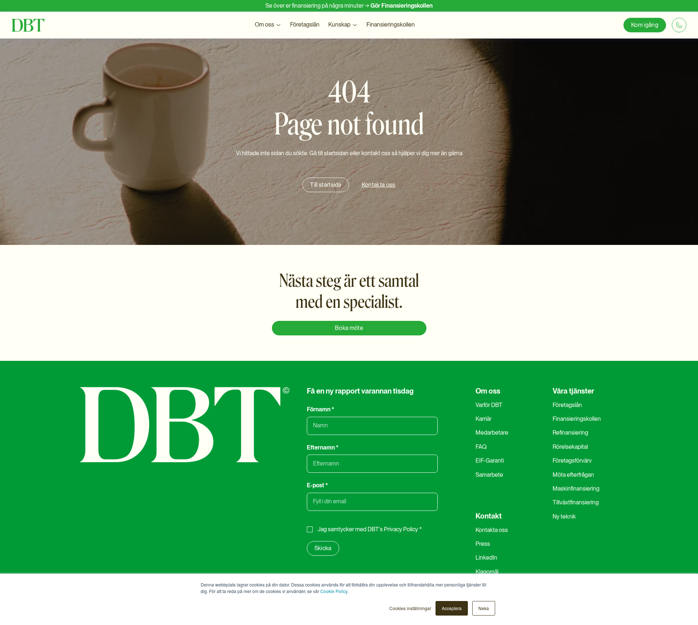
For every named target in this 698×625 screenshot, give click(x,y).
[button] (268, 25)
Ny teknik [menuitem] (564, 516)
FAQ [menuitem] (481, 446)
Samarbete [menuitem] (489, 474)
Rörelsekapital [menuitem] (570, 446)
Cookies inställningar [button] (410, 608)
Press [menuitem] (483, 543)
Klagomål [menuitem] (487, 571)
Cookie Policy (333, 591)
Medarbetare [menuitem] (492, 432)
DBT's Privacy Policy (393, 529)
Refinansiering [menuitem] (570, 432)
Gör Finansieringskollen (401, 5)
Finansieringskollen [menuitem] (577, 418)
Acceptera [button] (452, 608)
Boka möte (349, 327)
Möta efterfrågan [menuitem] (573, 474)
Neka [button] (483, 608)
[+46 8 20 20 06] (679, 25)
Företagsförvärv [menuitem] (572, 460)
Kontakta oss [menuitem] (492, 530)
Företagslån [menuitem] (567, 405)
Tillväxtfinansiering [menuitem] (576, 502)
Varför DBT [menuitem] (489, 405)
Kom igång (644, 24)
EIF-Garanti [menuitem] (490, 460)
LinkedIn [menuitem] (486, 557)
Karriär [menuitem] (484, 418)
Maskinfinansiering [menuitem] (576, 488)
